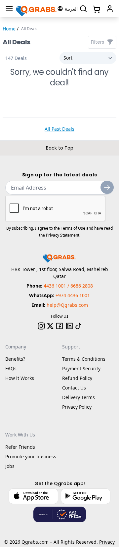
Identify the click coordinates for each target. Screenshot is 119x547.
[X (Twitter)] (50, 326)
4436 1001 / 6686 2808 (68, 286)
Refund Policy (77, 378)
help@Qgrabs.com (67, 305)
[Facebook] (59, 326)
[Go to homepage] (36, 9)
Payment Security (81, 368)
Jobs (10, 466)
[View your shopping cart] (96, 9)
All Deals (29, 28)
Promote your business (30, 456)
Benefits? (15, 359)
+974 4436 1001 (73, 295)
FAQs (11, 368)
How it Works (19, 378)
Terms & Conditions (83, 359)
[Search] (83, 9)
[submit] (107, 187)
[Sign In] (110, 9)
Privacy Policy (77, 407)
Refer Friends (20, 447)
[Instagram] (41, 326)
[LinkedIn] (69, 326)
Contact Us (74, 388)
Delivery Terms (78, 397)
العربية (71, 9)
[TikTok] (78, 326)
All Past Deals (59, 129)
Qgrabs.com (35, 542)
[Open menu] (9, 9)
